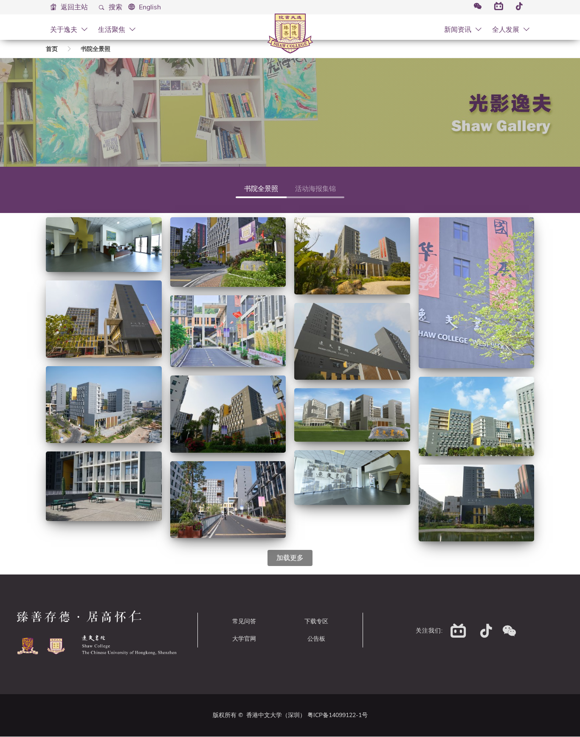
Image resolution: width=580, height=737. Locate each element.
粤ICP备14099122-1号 (337, 715)
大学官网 (244, 639)
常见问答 (244, 621)
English (150, 7)
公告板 (316, 639)
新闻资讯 (458, 29)
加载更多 (290, 558)
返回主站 (73, 7)
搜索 (114, 7)
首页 (52, 49)
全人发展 (506, 29)
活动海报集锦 (315, 188)
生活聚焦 (112, 29)
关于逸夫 (64, 29)
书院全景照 (95, 49)
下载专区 (316, 621)
